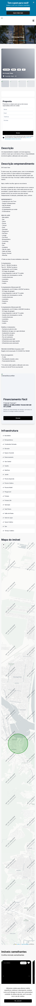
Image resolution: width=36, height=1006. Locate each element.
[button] (3, 545)
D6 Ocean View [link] (23, 40)
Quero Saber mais (18, 13)
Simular (18, 418)
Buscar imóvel (12, 40)
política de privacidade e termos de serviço (18, 138)
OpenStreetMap (25, 944)
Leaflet (18, 944)
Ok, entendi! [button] (18, 1001)
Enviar (18, 133)
